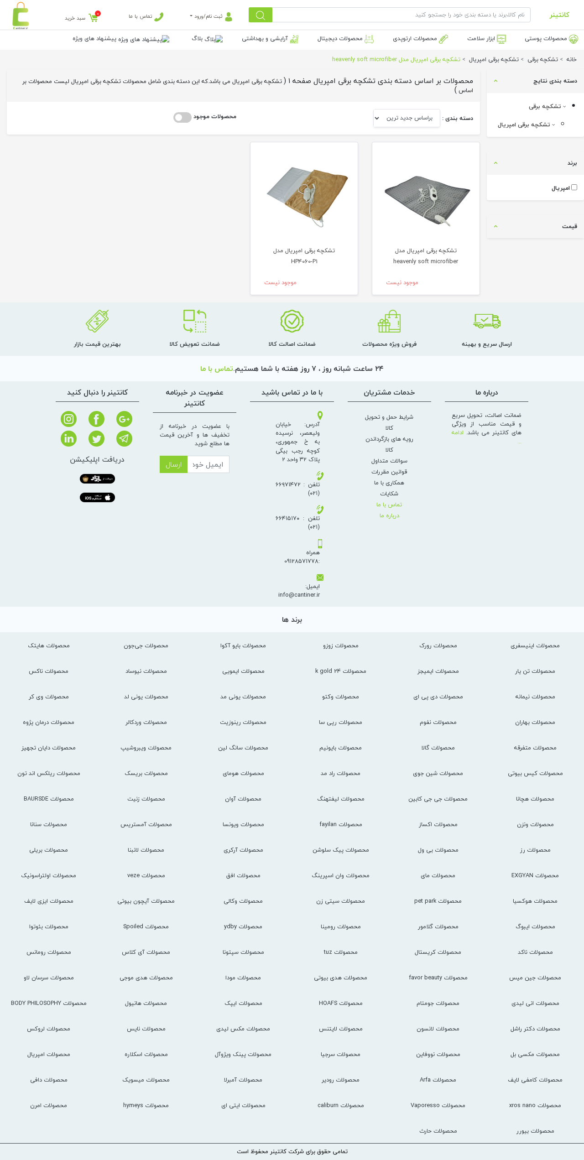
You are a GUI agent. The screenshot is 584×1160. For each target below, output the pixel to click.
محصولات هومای (243, 773)
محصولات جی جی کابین (438, 799)
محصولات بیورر (535, 1131)
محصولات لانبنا (146, 850)
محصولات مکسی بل (535, 1054)
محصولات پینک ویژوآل (243, 1054)
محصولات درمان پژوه (48, 722)
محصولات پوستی (547, 38)
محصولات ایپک (243, 1003)
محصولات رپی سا (340, 722)
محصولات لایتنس (341, 1029)
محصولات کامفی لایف (535, 1080)
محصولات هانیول (146, 1003)
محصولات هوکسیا (535, 901)
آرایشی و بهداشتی (266, 38)
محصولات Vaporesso (438, 1105)
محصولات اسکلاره (146, 1054)
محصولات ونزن (535, 824)
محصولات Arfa (438, 1080)
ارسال (174, 464)
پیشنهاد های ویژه (95, 38)
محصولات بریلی (48, 850)
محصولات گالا (438, 748)
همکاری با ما (389, 483)
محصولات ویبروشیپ (146, 748)
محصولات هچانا (535, 799)
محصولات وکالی (243, 901)
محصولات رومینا (341, 926)
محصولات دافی (49, 1080)
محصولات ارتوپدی (416, 38)
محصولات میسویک (146, 1080)
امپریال (561, 188)
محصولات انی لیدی (535, 1003)
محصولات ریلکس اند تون (48, 773)
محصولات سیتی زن (340, 901)
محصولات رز (535, 850)
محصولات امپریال (48, 1054)
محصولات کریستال (438, 952)
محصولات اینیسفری (535, 645)
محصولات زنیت (146, 799)
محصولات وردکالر (146, 722)
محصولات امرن (48, 1105)
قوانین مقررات (389, 472)
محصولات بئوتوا (48, 926)
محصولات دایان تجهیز (48, 748)
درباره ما (389, 515)
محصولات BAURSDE (49, 799)
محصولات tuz (341, 952)
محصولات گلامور (438, 926)
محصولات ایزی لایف (48, 901)
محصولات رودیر (341, 1080)
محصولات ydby (243, 926)
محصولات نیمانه (535, 697)
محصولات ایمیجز (438, 671)
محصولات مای (438, 875)
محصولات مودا (243, 978)
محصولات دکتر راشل (535, 1029)
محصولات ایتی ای (243, 1105)
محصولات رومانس (48, 952)
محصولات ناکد (535, 952)
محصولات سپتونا (243, 952)
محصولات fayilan (340, 824)
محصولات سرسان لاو (49, 978)
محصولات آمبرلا (243, 1080)
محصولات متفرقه (535, 748)
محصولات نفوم (438, 722)
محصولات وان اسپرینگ (341, 875)
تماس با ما (141, 16)
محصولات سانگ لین (243, 748)
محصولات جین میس (535, 978)
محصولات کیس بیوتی (535, 773)
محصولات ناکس (48, 671)
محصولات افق (243, 875)
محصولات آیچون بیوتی (146, 901)
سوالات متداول (389, 461)
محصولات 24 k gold (340, 671)
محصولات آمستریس (146, 824)
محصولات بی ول (438, 850)
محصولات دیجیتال (341, 38)
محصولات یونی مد (243, 697)
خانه (572, 59)
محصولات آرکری (243, 850)
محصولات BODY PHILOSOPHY (49, 1003)
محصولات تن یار (535, 671)
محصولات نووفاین (438, 1054)
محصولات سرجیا (340, 1054)
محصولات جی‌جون (146, 645)
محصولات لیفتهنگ (341, 799)
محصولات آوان (243, 799)
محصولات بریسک (146, 773)
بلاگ (198, 38)
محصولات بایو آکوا (243, 645)
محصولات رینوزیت (243, 722)
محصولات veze (146, 875)
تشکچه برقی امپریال (525, 125)
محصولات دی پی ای (438, 697)
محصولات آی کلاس (146, 952)
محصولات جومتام (438, 1003)
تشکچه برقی (546, 106)
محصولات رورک (438, 645)
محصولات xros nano (535, 1105)
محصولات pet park (438, 901)
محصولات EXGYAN (535, 875)
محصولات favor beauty (438, 978)
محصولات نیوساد (146, 671)
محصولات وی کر (49, 697)
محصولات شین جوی (438, 773)
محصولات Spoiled (146, 926)
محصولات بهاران (535, 722)
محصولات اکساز (438, 824)
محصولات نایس (146, 1029)
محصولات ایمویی (243, 671)
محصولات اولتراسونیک (48, 875)
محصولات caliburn (341, 1105)
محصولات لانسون (438, 1029)
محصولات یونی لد (146, 697)
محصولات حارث (438, 1131)
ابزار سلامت (482, 38)
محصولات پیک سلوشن (341, 850)
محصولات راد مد (340, 773)
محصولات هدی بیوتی (340, 978)
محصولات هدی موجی (146, 978)
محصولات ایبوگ (535, 926)
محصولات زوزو (341, 645)
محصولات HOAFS (341, 1003)
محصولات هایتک (49, 645)
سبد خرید (75, 18)
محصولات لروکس (48, 1029)
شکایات (389, 494)
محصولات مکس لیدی (243, 1029)
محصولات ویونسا (243, 824)
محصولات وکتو (340, 697)
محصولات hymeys (146, 1105)
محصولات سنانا (48, 824)
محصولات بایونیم (340, 748)
